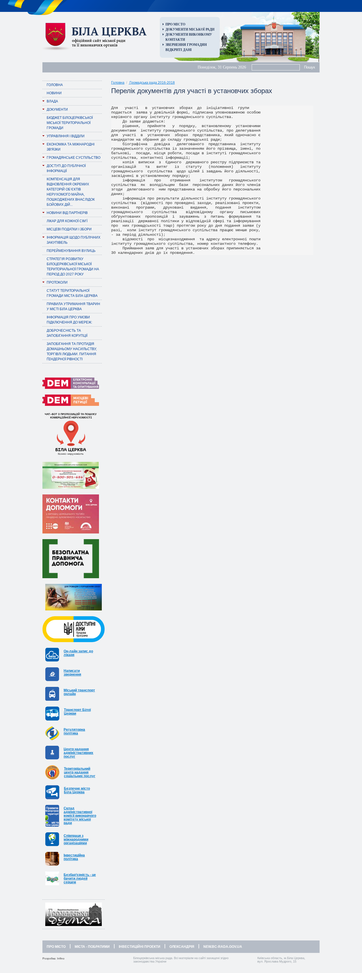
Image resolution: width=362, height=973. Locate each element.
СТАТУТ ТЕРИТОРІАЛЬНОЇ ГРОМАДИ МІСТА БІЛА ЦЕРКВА (72, 293)
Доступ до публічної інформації (66, 168)
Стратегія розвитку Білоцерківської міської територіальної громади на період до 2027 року (73, 266)
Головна (55, 85)
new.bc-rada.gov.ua (222, 947)
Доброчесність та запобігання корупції (67, 333)
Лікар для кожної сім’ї (67, 221)
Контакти (175, 40)
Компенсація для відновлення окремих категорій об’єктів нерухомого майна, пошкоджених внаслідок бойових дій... (71, 192)
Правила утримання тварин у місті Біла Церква (73, 306)
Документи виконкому (188, 35)
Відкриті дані (178, 50)
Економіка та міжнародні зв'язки (70, 146)
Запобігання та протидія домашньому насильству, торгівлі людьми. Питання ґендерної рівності (72, 351)
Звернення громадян (186, 45)
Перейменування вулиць (71, 251)
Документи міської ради (189, 29)
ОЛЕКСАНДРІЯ (181, 947)
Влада (52, 101)
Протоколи (57, 282)
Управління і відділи (66, 136)
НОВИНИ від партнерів (67, 213)
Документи (57, 110)
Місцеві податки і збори (69, 229)
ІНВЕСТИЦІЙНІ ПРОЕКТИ (139, 947)
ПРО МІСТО (56, 947)
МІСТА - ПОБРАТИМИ (92, 947)
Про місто (175, 24)
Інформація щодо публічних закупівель (73, 240)
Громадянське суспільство (73, 158)
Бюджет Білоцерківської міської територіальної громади (70, 123)
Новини (54, 93)
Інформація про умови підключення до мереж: (69, 319)
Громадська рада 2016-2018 (152, 83)
